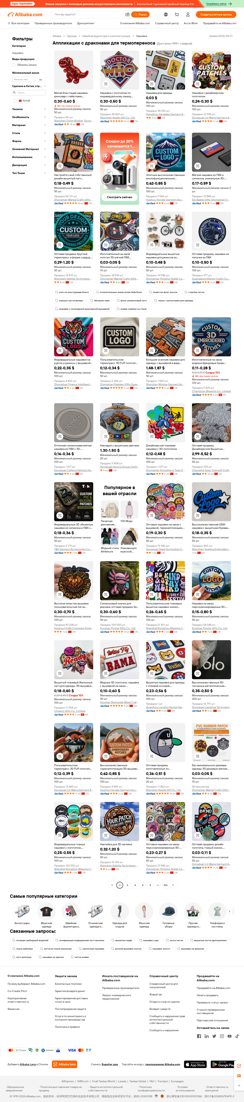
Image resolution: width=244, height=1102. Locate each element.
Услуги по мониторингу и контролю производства (70, 1018)
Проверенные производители (120, 987)
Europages (177, 1081)
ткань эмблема (24, 948)
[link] (239, 1066)
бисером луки (101, 300)
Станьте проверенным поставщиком (211, 1011)
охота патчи (176, 940)
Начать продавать (207, 995)
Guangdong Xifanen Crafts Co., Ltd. (211, 278)
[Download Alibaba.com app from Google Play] (223, 1064)
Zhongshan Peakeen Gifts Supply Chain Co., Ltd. (119, 384)
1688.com (83, 1081)
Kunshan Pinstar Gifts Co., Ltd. (118, 628)
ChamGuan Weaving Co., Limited (211, 391)
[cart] (177, 15)
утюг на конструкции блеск (74, 292)
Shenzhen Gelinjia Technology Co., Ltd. (73, 278)
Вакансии (13, 1008)
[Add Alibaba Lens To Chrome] (64, 1064)
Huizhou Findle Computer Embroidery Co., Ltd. (73, 628)
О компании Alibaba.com (23, 975)
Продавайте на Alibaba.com (213, 987)
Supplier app (110, 1064)
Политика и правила (67, 1026)
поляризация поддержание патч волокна (81, 940)
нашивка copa (151, 940)
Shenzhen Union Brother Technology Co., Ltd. (73, 120)
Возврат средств (159, 1008)
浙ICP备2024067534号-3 (219, 1096)
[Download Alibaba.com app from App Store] (195, 1064)
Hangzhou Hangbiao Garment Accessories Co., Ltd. (165, 114)
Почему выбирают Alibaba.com (26, 983)
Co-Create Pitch (17, 991)
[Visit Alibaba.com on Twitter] (214, 1036)
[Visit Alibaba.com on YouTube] (229, 1036)
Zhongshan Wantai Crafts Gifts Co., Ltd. (73, 199)
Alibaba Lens (28, 1064)
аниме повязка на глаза (133, 309)
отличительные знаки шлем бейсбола (121, 292)
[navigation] (29, 461)
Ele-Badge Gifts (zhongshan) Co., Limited (211, 199)
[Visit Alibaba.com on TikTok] (237, 1036)
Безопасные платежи (68, 983)
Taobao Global (137, 1081)
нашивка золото (161, 948)
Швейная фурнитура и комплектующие (106, 36)
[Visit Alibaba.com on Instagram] (222, 1036)
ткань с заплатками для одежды (175, 300)
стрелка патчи (196, 292)
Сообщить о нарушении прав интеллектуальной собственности (167, 1020)
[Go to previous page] (112, 885)
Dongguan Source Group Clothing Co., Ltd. (119, 466)
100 (166, 885)
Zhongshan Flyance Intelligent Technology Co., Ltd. (73, 384)
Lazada (122, 1081)
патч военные (23, 957)
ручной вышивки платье (128, 948)
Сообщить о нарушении (164, 1030)
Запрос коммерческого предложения (116, 997)
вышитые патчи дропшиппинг (210, 940)
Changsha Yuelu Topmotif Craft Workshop (211, 470)
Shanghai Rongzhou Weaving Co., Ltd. (165, 628)
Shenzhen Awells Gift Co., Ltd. (117, 117)
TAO (151, 1081)
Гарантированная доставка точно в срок (71, 1000)
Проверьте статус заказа (212, 1002)
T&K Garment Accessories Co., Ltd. (73, 549)
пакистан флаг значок (165, 292)
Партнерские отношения (212, 1020)
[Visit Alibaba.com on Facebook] (199, 1036)
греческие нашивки (93, 948)
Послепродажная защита (70, 1008)
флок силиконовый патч (133, 300)
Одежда (72, 36)
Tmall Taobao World (103, 1081)
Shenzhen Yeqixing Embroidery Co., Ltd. (211, 549)
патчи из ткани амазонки (57, 948)
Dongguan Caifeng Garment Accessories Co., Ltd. (73, 470)
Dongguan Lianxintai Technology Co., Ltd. (211, 707)
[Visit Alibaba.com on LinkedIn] (206, 1036)
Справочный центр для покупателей (163, 985)
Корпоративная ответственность (18, 1000)
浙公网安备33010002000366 (184, 1096)
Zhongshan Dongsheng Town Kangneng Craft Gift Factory (165, 470)
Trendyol (162, 1081)
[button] (127, 14)
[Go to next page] (173, 885)
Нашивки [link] (141, 36)
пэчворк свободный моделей (32, 940)
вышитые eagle (123, 940)
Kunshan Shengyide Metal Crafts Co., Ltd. (119, 702)
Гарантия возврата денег (70, 991)
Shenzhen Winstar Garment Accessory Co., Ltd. (165, 384)
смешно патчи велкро (71, 300)
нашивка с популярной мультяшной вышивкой (84, 309)
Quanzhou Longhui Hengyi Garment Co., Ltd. (165, 707)
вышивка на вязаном (192, 948)
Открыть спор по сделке (164, 1001)
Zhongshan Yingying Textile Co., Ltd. (165, 278)
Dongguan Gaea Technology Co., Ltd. (165, 549)
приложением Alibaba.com (162, 1064)
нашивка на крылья (53, 957)
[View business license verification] (156, 1096)
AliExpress (68, 1081)
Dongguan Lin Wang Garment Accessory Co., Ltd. (211, 117)
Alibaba (57, 36)
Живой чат (155, 994)
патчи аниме (82, 957)
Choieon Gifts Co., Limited (69, 711)
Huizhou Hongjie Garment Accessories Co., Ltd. (165, 199)
